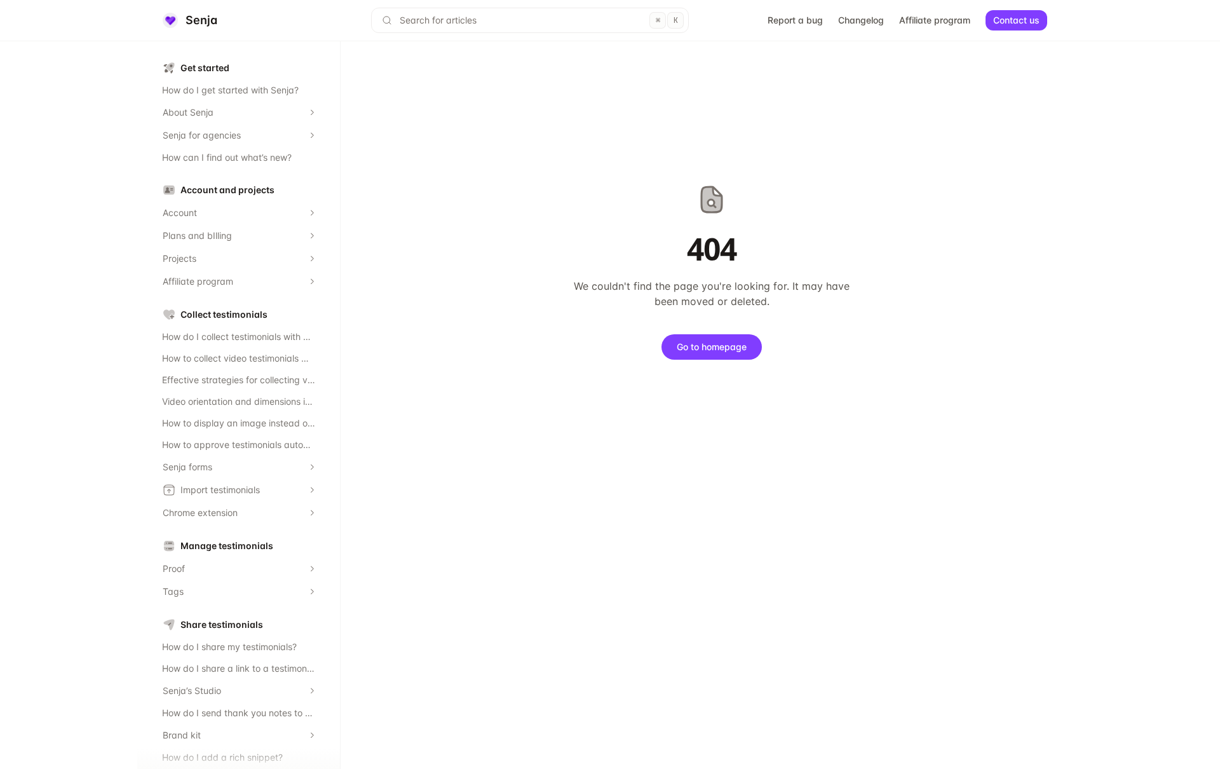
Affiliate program (934, 20)
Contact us (1016, 20)
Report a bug (795, 20)
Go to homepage (712, 346)
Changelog (861, 20)
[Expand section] (312, 112)
